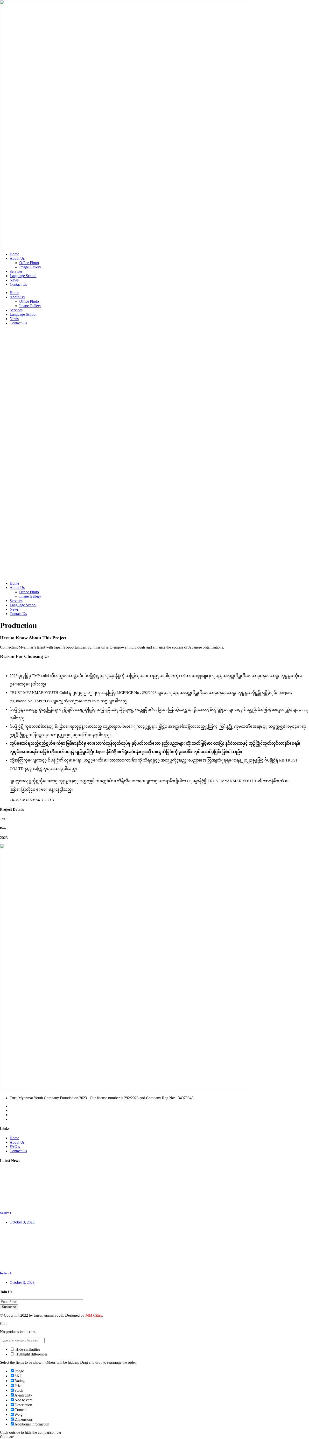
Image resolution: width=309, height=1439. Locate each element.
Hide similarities (27, 1349)
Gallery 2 (5, 1212)
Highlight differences (31, 1354)
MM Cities (93, 1315)
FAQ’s (15, 1147)
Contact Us (18, 1151)
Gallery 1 (5, 1272)
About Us (17, 1142)
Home (14, 1138)
